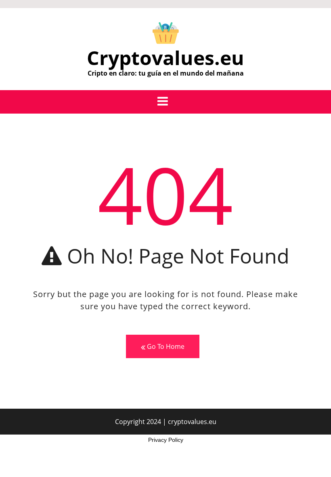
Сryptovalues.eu (165, 57)
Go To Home (164, 346)
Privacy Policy (165, 440)
